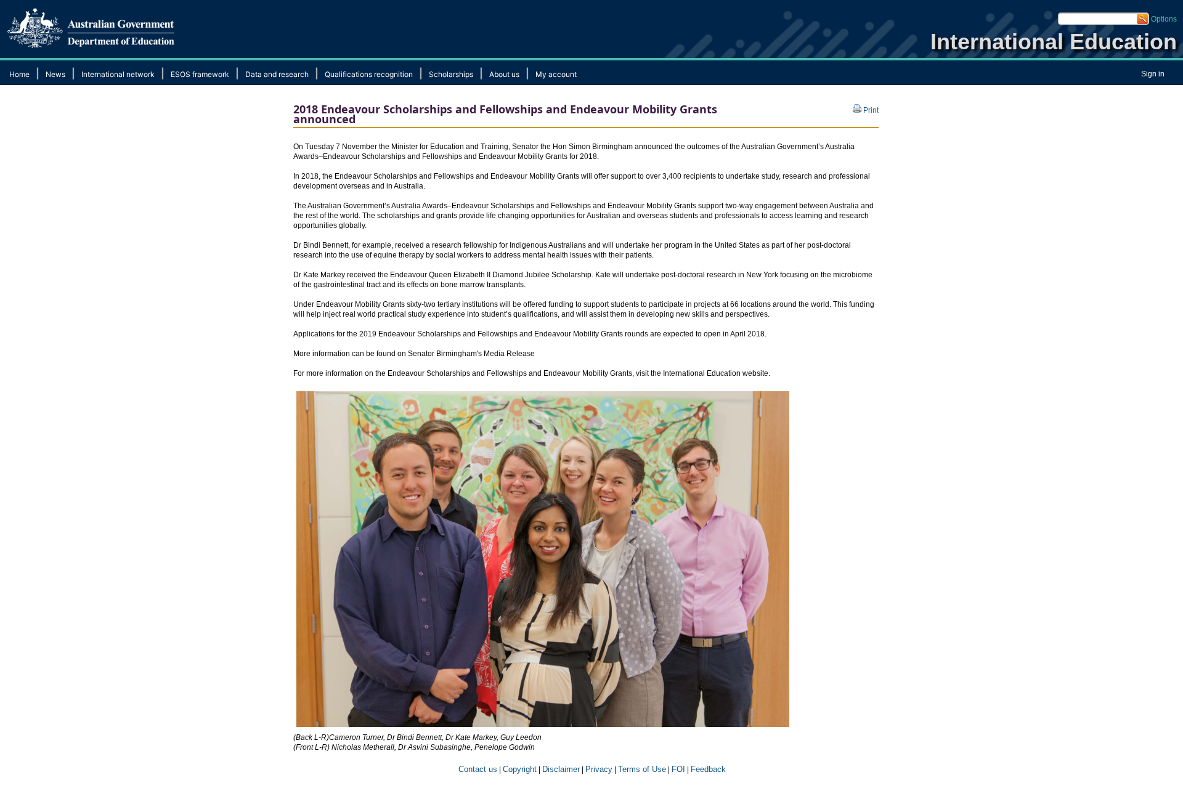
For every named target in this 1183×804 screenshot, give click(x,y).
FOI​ (678, 769)
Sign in (1153, 74)
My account (556, 74)
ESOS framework (200, 74)
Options (1164, 19)
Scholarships (451, 74)
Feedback (708, 769)
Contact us (476, 769)
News (55, 74)
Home (19, 74)
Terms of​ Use (642, 769)
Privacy (598, 769)
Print (870, 110)
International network (118, 74)
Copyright (520, 769)
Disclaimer (561, 769)
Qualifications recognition (369, 74)
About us (504, 74)
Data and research (277, 74)
